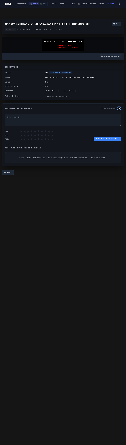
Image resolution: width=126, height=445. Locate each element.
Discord (110, 4)
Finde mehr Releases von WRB (60, 73)
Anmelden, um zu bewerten (107, 139)
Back (9, 172)
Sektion (63, 4)
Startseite (22, 4)
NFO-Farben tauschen (112, 56)
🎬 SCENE (34, 4)
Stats (101, 4)
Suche (54, 4)
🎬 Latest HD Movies (87, 4)
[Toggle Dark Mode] (120, 4)
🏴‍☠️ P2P (43, 4)
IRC (73, 4)
